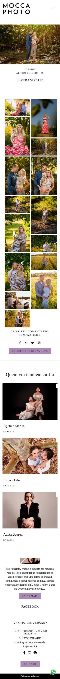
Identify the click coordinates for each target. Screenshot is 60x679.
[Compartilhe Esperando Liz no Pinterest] (39, 342)
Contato (30, 664)
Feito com (30, 676)
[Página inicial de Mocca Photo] (16, 8)
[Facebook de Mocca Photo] (24, 652)
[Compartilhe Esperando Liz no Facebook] (20, 342)
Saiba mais (30, 596)
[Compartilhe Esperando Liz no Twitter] (32, 342)
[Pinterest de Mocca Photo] (35, 652)
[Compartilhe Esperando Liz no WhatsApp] (26, 342)
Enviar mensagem (31, 638)
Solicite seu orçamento (30, 351)
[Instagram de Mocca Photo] (29, 652)
